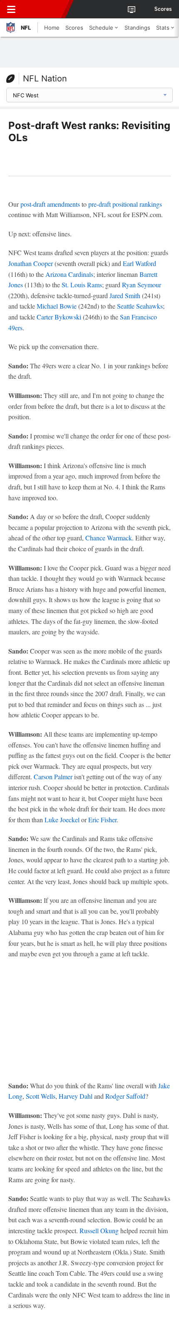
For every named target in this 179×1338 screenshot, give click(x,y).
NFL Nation (45, 78)
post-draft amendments (50, 204)
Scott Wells (40, 1096)
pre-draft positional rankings (125, 204)
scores (163, 9)
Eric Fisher (102, 819)
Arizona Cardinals (69, 274)
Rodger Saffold (125, 1096)
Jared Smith (124, 295)
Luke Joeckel (62, 819)
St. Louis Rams (82, 284)
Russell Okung (99, 1230)
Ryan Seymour (141, 284)
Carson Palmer (53, 776)
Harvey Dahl (75, 1096)
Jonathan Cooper (30, 263)
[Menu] (11, 9)
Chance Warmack (108, 537)
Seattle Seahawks (140, 306)
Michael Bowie (57, 306)
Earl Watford (139, 263)
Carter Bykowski (59, 316)
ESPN (44, 9)
